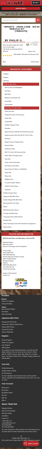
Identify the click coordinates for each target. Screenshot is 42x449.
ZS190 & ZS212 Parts (11, 186)
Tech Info (5, 364)
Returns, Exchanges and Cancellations (15, 246)
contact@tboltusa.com (30, 13)
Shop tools (8, 176)
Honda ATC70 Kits (7, 329)
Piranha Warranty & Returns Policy (13, 256)
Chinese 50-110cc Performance (14, 115)
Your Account (7, 384)
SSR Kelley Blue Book (9, 265)
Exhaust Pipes (9, 145)
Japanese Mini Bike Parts (11, 196)
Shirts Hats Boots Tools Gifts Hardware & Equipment (19, 223)
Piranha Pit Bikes (7, 304)
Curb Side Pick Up (8, 267)
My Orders (5, 390)
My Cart (4, 395)
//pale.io (37, 440)
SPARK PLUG (9, 179)
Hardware (8, 189)
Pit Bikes (6, 74)
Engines (5, 77)
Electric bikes (7, 227)
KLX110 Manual (7, 373)
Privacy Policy (7, 250)
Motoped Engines (8, 261)
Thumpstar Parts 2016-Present (12, 217)
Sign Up (4, 397)
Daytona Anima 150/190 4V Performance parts (19, 132)
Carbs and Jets (9, 111)
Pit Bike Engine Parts (9, 84)
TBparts (5, 263)
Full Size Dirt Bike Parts (10, 213)
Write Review (35, 62)
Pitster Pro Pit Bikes (8, 301)
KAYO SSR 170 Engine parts (13, 155)
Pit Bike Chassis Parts (10, 193)
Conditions (5, 416)
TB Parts (6, 81)
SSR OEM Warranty (9, 254)
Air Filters (8, 91)
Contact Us (6, 275)
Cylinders (7, 128)
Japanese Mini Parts (10, 318)
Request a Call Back (28, 14)
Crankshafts (8, 121)
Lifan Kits (7, 159)
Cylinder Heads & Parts (12, 125)
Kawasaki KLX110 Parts (9, 322)
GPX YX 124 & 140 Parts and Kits (15, 152)
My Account (5, 387)
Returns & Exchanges (8, 410)
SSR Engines (6, 347)
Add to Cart (31, 51)
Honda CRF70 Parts (8, 327)
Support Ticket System (10, 273)
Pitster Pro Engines (8, 342)
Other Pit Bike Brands (9, 259)
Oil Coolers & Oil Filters (12, 166)
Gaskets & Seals (10, 149)
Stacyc (5, 206)
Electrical (7, 138)
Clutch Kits (8, 118)
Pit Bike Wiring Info (7, 368)
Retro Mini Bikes (7, 314)
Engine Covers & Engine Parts (14, 142)
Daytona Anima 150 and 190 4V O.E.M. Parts (19, 135)
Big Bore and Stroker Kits (12, 98)
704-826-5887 (13, 14)
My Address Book (7, 392)
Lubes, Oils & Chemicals (12, 162)
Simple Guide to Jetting (9, 370)
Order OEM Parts (8, 252)
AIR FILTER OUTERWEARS (13, 87)
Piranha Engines (7, 340)
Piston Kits (8, 172)
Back (4, 62)
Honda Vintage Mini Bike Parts (12, 200)
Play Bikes (5, 311)
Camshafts (8, 101)
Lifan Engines (6, 345)
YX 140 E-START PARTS (12, 183)
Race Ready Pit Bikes (8, 309)
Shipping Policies (8, 242)
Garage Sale (7, 220)
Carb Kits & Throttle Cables (13, 108)
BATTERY (8, 94)
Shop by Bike (21, 8)
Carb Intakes (9, 104)
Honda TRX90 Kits (7, 332)
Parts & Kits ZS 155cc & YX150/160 (16, 169)
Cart (36, 2)
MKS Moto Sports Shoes (10, 210)
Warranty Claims (8, 244)
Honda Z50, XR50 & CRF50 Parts (12, 324)
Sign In (4, 400)
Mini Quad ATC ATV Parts (11, 203)
